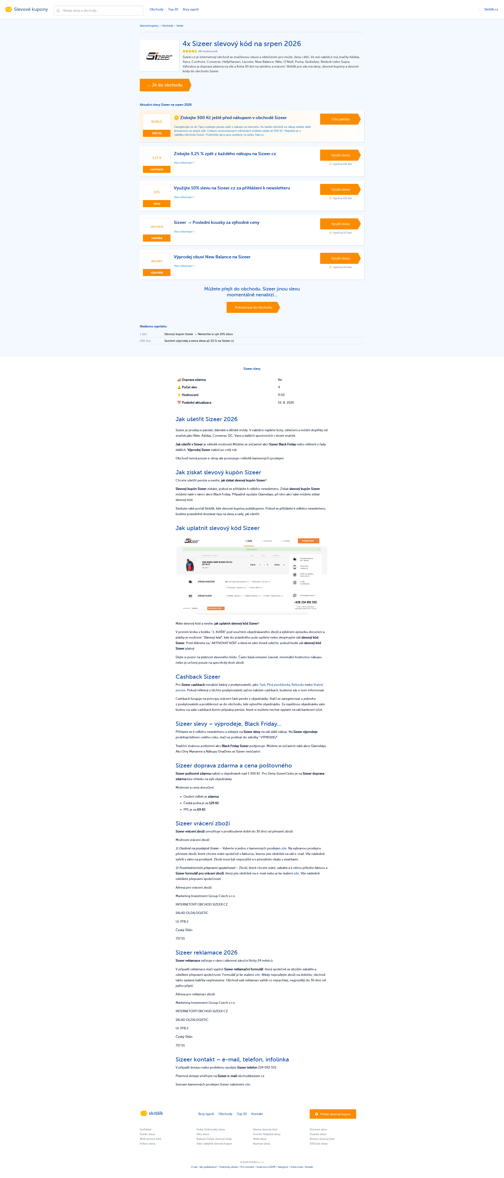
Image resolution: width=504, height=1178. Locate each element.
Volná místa (296, 1167)
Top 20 (173, 9)
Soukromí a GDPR (266, 1167)
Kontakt (257, 1114)
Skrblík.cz (491, 9)
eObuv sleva (147, 1143)
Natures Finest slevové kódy (214, 1138)
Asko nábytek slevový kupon (214, 1143)
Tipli (262, 685)
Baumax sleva (261, 1143)
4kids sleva (259, 1138)
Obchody (156, 9)
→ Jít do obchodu (164, 85)
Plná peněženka (278, 685)
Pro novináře (247, 1167)
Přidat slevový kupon (335, 1114)
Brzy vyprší (190, 9)
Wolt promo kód (150, 1138)
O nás (194, 1167)
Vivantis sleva (318, 1134)
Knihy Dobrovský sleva (210, 1129)
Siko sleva (202, 1134)
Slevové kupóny (149, 25)
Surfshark (145, 1129)
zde (284, 848)
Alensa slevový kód (265, 1129)
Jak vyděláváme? (208, 1167)
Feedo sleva (147, 1134)
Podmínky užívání (229, 1167)
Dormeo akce (318, 1129)
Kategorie (283, 1167)
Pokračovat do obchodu (253, 307)
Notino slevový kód (322, 1138)
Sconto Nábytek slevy (267, 1134)
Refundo (298, 685)
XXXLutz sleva (318, 1143)
